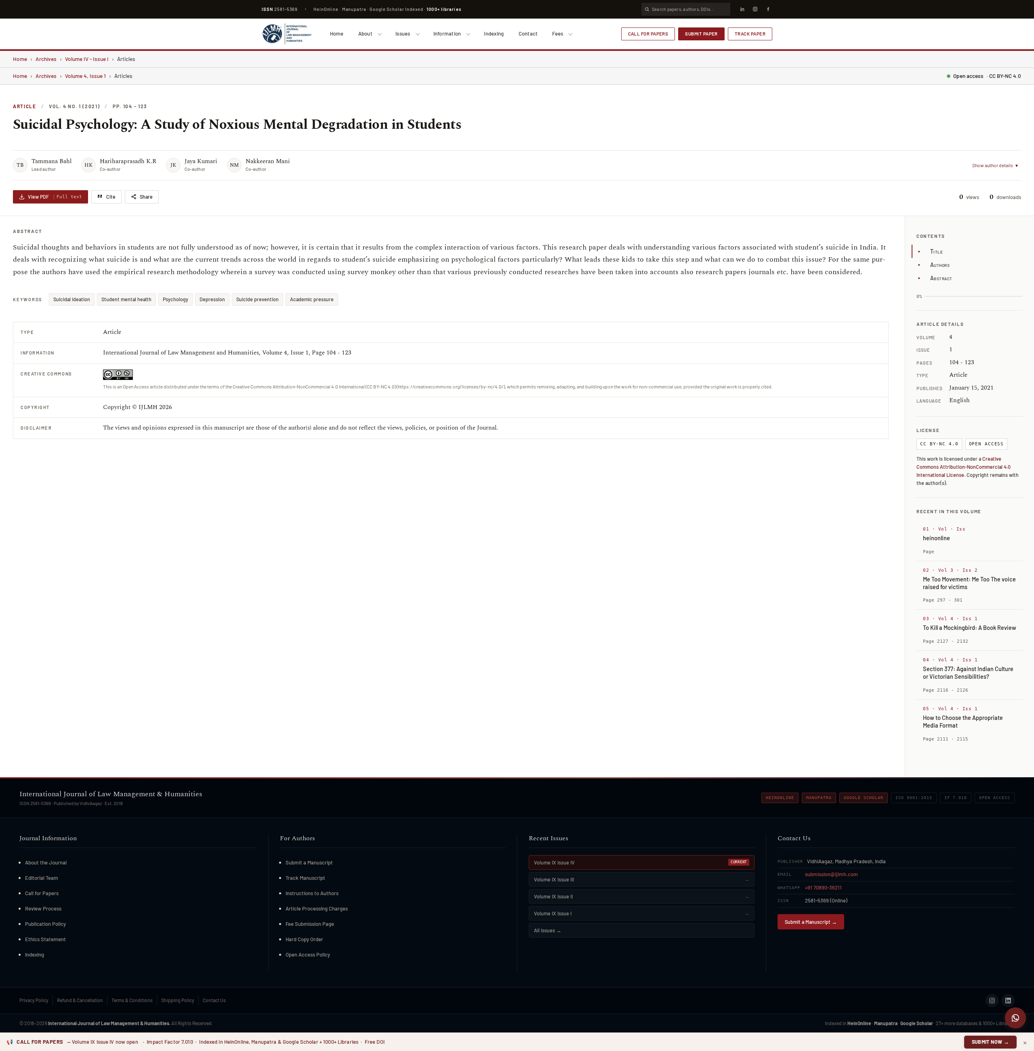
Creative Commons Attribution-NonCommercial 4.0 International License (963, 466)
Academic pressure (312, 299)
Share (146, 196)
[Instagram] (754, 9)
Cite (111, 196)
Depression (212, 299)
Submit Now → (990, 1041)
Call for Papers (648, 33)
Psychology (175, 299)
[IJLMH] (286, 33)
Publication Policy (45, 924)
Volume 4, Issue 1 (85, 75)
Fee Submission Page (310, 924)
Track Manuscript (305, 878)
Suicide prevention (257, 299)
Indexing (494, 33)
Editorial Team (41, 878)
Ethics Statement (45, 939)
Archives (46, 58)
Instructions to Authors (312, 893)
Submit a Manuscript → (811, 922)
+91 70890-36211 (823, 887)
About (365, 33)
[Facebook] (767, 9)
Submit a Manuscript (309, 862)
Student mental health (126, 299)
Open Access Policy (308, 954)
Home (337, 33)
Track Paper (750, 33)
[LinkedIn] (742, 9)
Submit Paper (701, 33)
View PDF (55, 196)
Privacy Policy (33, 1000)
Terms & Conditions (132, 1000)
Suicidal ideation (71, 299)
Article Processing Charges (317, 908)
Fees (557, 33)
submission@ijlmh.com (831, 874)
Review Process (43, 908)
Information (447, 33)
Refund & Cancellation (80, 1000)
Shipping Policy (177, 1000)
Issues (402, 33)
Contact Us (214, 1000)
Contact (528, 33)
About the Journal (46, 862)
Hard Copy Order (304, 939)
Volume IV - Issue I (87, 58)
